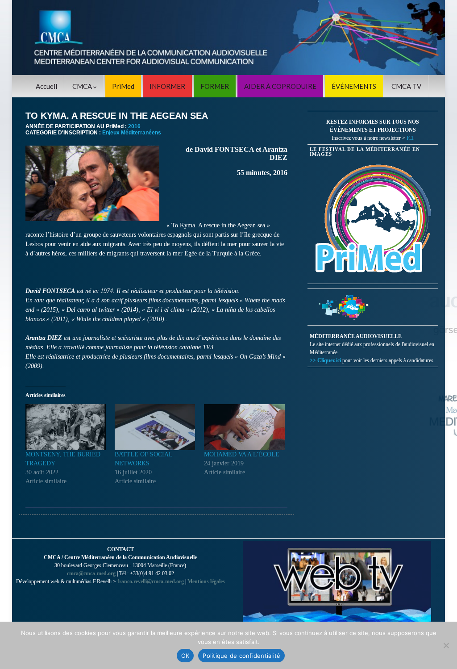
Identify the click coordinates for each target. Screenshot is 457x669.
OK (185, 655)
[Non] (445, 645)
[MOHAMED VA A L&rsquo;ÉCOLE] (244, 427)
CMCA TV (406, 86)
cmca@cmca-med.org (91, 573)
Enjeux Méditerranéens (131, 133)
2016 (134, 126)
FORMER (214, 86)
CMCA (82, 86)
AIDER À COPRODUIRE (280, 86)
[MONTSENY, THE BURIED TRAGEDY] (65, 427)
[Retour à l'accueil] (228, 37)
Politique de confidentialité (241, 655)
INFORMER (167, 86)
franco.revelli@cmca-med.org (150, 581)
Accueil (46, 86)
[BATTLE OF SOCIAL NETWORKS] (155, 427)
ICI (410, 138)
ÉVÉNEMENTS (354, 86)
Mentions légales (206, 581)
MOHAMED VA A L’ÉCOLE (241, 454)
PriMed (123, 86)
